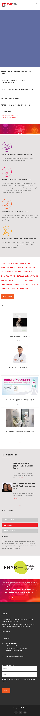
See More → (21, 478)
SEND (6, 690)
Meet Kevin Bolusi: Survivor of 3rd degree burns (23, 466)
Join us (9, 296)
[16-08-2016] (7, 487)
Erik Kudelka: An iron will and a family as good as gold (24, 486)
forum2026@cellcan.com (8, 117)
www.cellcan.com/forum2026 (9, 115)
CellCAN (22, 708)
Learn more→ (6, 631)
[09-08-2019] (7, 467)
